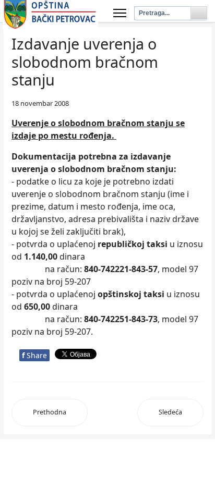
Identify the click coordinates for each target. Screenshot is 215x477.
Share (34, 355)
